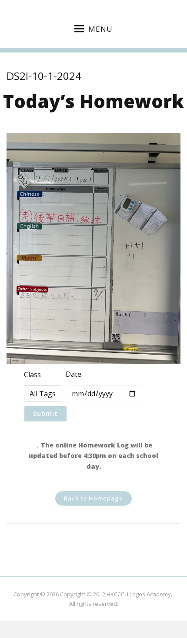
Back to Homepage (93, 498)
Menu (100, 29)
